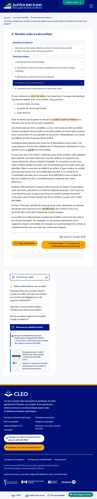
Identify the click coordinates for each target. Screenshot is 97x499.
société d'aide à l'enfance (65, 120)
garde (31, 150)
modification (48, 209)
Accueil (7, 18)
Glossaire (8, 430)
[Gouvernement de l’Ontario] (69, 482)
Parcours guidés (11, 422)
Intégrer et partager (44, 422)
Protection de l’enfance (41, 18)
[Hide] (80, 2)
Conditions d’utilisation (14, 460)
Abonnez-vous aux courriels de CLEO (24, 447)
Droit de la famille (20, 18)
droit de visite (38, 96)
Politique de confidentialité (40, 460)
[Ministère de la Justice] (32, 482)
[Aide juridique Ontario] (11, 482)
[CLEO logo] (16, 393)
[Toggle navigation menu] (91, 6)
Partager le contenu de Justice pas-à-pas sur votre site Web (24, 438)
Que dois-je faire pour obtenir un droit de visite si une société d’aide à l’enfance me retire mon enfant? (45, 22)
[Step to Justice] (23, 6)
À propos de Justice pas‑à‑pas (17, 418)
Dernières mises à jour (45, 418)
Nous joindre (60, 460)
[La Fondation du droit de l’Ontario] (53, 482)
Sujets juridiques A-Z (13, 426)
